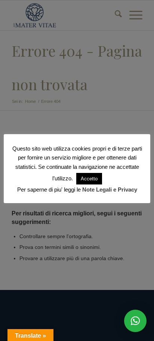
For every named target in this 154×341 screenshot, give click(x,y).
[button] (135, 321)
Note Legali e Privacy (109, 189)
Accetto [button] (89, 178)
